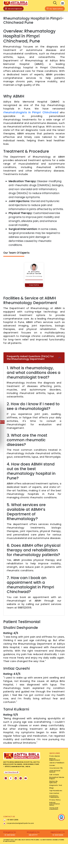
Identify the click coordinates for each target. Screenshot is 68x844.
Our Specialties (56, 9)
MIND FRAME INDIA (10, 841)
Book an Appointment (54, 759)
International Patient (54, 771)
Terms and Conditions (53, 808)
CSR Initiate (54, 774)
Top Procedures (55, 790)
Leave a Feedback (56, 763)
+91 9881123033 (9, 835)
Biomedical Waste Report (56, 778)
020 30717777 (33, 835)
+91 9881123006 (57, 835)
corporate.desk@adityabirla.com (20, 823)
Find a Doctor (54, 756)
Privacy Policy (55, 800)
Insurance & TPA (56, 768)
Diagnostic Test (55, 785)
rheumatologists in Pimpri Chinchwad (31, 112)
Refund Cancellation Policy (54, 804)
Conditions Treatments (54, 796)
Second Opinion (15, 9)
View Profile (34, 285)
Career (52, 765)
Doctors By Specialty (53, 782)
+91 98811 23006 (12, 820)
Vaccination (54, 793)
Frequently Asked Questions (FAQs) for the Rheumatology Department (30, 358)
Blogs (51, 788)
